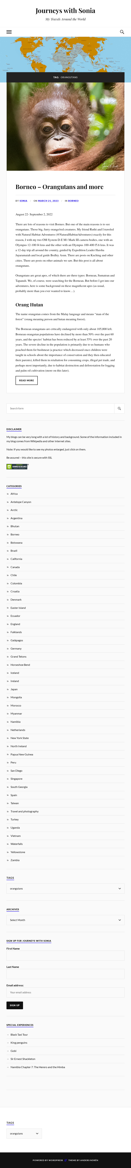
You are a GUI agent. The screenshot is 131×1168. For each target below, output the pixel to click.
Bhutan (15, 526)
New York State (20, 737)
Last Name (12, 966)
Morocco (16, 705)
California (16, 558)
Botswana (16, 542)
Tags (10, 877)
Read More (26, 380)
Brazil (14, 550)
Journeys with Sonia (65, 10)
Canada (15, 567)
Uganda (15, 827)
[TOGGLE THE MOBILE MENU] (9, 32)
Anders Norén (89, 1160)
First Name (13, 948)
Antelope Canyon (21, 501)
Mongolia (16, 697)
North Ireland (19, 746)
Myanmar (16, 713)
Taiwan (15, 803)
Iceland (15, 672)
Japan (14, 689)
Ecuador (15, 615)
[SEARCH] (119, 408)
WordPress (56, 1160)
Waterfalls (17, 843)
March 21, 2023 (48, 200)
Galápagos (17, 640)
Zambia (15, 860)
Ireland (15, 681)
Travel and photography (25, 811)
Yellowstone (18, 852)
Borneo (73, 200)
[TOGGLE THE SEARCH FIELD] (122, 32)
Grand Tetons (18, 656)
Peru (13, 762)
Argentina (16, 518)
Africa (14, 493)
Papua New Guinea (22, 754)
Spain (14, 795)
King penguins (19, 1042)
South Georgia (19, 786)
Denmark (16, 599)
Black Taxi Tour (19, 1034)
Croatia (15, 591)
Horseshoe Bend (20, 664)
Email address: (15, 985)
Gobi (13, 1050)
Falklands (16, 632)
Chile (14, 575)
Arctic (14, 509)
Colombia (16, 583)
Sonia (23, 200)
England (15, 624)
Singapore (16, 778)
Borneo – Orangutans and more (60, 187)
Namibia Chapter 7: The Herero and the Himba (38, 1067)
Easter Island (18, 607)
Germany (16, 648)
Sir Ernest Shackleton (23, 1058)
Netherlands (18, 729)
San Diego (16, 770)
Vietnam (16, 835)
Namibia (15, 721)
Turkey (15, 819)
